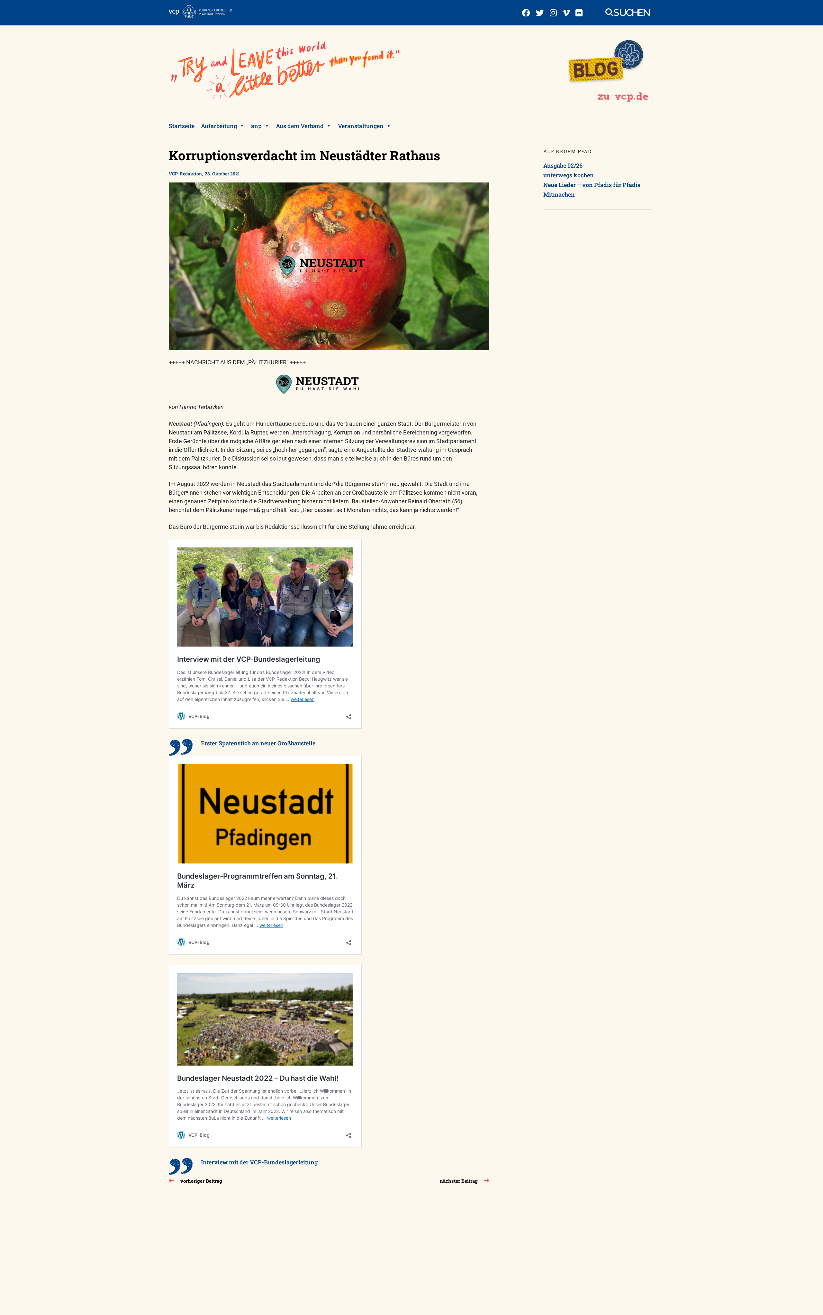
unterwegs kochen (568, 175)
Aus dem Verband (300, 126)
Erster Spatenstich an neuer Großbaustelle (258, 743)
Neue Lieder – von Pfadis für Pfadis (591, 185)
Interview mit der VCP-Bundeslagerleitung (259, 1162)
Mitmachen (559, 194)
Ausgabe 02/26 (563, 165)
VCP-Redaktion (185, 174)
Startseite (181, 126)
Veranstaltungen (361, 126)
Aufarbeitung (219, 126)
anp (256, 126)
